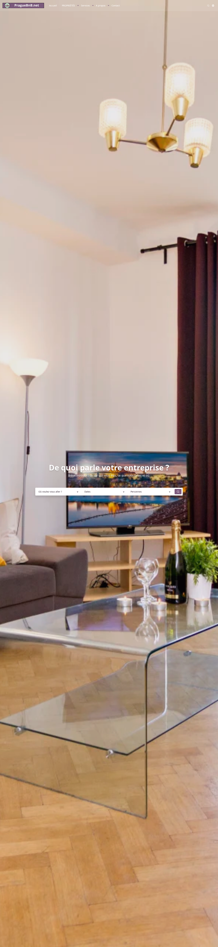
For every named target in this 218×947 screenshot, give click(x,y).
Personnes (136, 491)
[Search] (208, 5)
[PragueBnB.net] (23, 5)
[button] (78, 5)
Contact (116, 5)
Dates (87, 491)
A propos (100, 5)
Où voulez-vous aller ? (50, 491)
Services (85, 5)
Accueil (53, 5)
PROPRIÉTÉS (68, 5)
